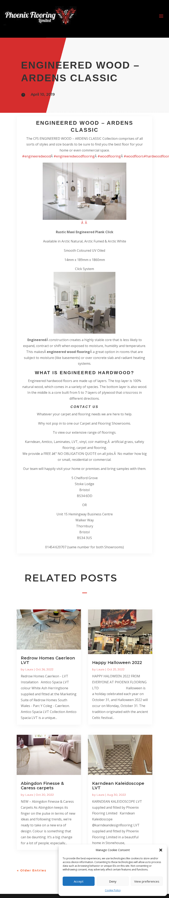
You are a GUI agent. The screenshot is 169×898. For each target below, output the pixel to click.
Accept (78, 881)
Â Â (84, 222)
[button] (161, 850)
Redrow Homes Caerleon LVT (48, 660)
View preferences (146, 881)
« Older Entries (31, 870)
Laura (29, 669)
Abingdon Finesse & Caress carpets (42, 785)
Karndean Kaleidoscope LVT (118, 785)
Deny (112, 881)
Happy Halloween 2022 (117, 662)
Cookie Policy (113, 890)
